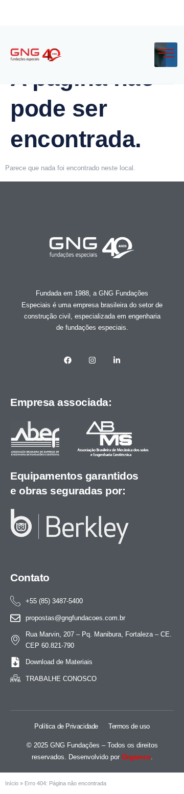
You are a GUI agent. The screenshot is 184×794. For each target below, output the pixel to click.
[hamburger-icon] (165, 54)
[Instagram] (92, 360)
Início (11, 783)
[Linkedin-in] (116, 360)
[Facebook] (67, 360)
